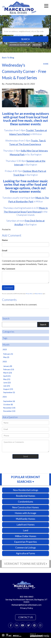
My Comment (8, 268)
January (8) (7, 366)
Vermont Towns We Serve (24, 564)
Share (45, 64)
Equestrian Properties (25, 541)
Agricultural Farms (25, 553)
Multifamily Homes (25, 518)
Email (4, 250)
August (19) (8, 389)
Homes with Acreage (25, 513)
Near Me (37, 44)
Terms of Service (38, 293)
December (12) (9, 411)
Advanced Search (18, 44)
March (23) (7, 373)
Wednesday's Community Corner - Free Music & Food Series (24, 71)
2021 (5, 397)
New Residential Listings (25, 490)
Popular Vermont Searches (25, 479)
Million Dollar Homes (25, 536)
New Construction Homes (25, 507)
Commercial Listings (25, 547)
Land (25, 530)
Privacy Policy (29, 293)
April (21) (7, 376)
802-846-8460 (26, 596)
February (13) (8, 369)
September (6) (9, 401)
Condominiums (25, 501)
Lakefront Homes (26, 524)
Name (5, 240)
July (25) (6, 386)
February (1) (8, 354)
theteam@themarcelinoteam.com (26, 604)
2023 (5, 349)
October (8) (8, 404)
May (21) (6, 379)
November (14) (9, 408)
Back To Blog (8, 57)
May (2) (6, 357)
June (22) (7, 382)
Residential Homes (25, 495)
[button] (25, 39)
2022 (5, 361)
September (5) (9, 392)
